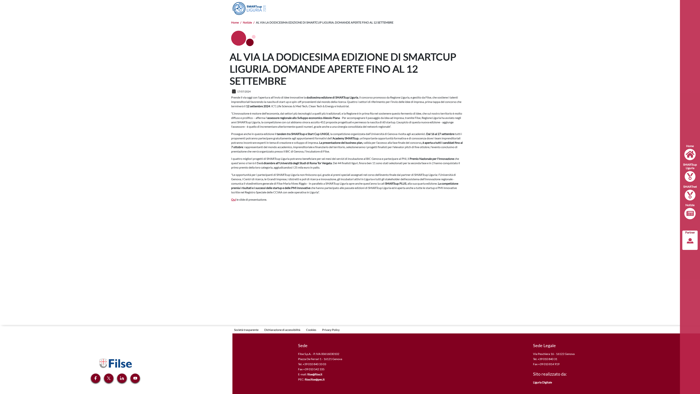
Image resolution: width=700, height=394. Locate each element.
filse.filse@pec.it (315, 379)
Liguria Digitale (542, 382)
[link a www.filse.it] (115, 363)
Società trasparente (246, 329)
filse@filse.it (314, 374)
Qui (233, 199)
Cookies (311, 329)
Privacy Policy (331, 329)
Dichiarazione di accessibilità (282, 329)
